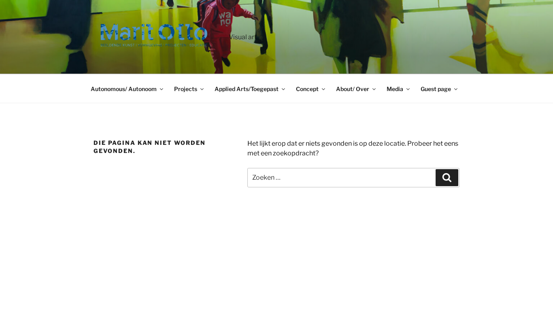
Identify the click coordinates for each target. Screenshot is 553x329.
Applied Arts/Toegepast (247, 88)
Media (395, 88)
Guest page (436, 88)
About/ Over (352, 88)
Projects (185, 88)
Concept (307, 88)
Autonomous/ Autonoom (124, 88)
